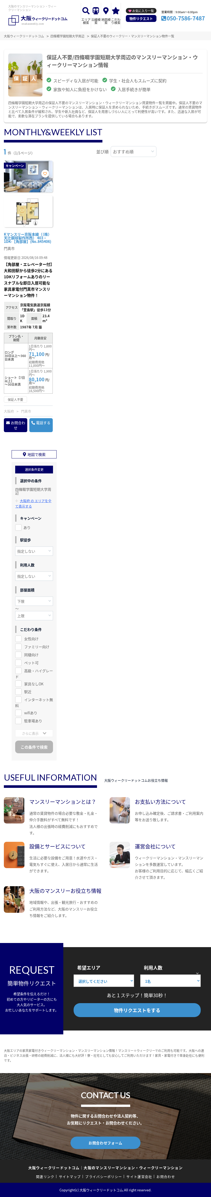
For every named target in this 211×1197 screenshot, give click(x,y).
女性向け (31, 638)
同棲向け (31, 654)
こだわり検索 (115, 21)
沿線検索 (96, 21)
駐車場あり (33, 720)
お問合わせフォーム (105, 1142)
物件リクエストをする (137, 1010)
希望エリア (88, 967)
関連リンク (45, 1176)
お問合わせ (18, 425)
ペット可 (31, 662)
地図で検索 (37, 454)
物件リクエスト (141, 18)
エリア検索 (86, 21)
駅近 (27, 691)
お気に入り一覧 (143, 11)
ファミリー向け (36, 646)
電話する (43, 422)
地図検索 (106, 21)
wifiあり (30, 712)
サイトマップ (70, 1176)
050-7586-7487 (186, 18)
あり (27, 527)
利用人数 (153, 967)
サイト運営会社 (139, 1176)
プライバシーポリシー (103, 1176)
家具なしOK (33, 683)
